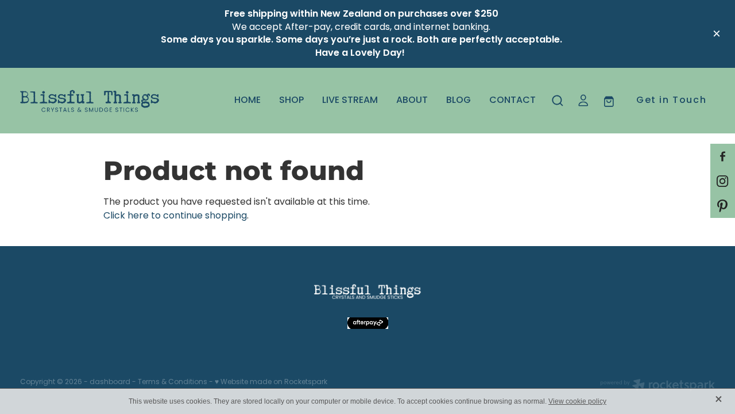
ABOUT (412, 100)
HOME (247, 100)
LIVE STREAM (350, 100)
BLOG (458, 100)
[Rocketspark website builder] (657, 386)
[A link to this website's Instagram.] (722, 180)
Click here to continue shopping (175, 216)
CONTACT (512, 100)
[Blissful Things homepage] (89, 100)
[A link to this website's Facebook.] (722, 156)
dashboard (110, 382)
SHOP (291, 100)
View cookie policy (577, 401)
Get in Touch (671, 100)
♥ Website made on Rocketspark (271, 382)
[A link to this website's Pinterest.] (722, 205)
